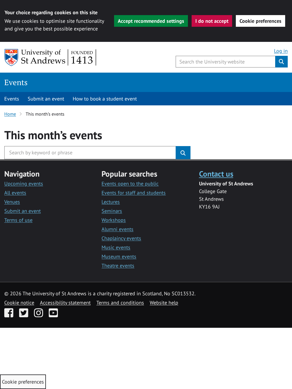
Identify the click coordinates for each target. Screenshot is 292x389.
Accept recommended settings (151, 21)
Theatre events (118, 265)
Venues (12, 201)
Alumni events (117, 229)
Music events (116, 247)
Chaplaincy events (121, 238)
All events (15, 192)
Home (10, 114)
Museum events (119, 256)
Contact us (216, 174)
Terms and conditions (120, 302)
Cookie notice (19, 302)
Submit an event (46, 98)
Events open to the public (130, 183)
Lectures (111, 201)
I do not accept (211, 21)
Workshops (114, 220)
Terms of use (18, 220)
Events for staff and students (134, 192)
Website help (164, 302)
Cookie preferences (260, 21)
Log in (281, 51)
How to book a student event (105, 98)
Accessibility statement (65, 302)
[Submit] (183, 152)
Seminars (112, 211)
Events (16, 82)
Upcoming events (23, 183)
